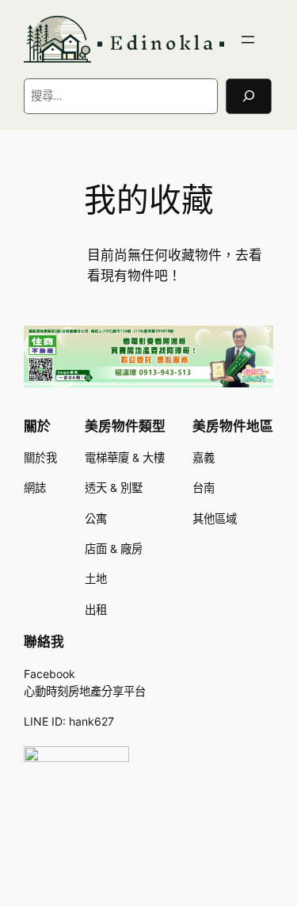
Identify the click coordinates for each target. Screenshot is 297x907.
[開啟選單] (247, 39)
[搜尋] (249, 96)
